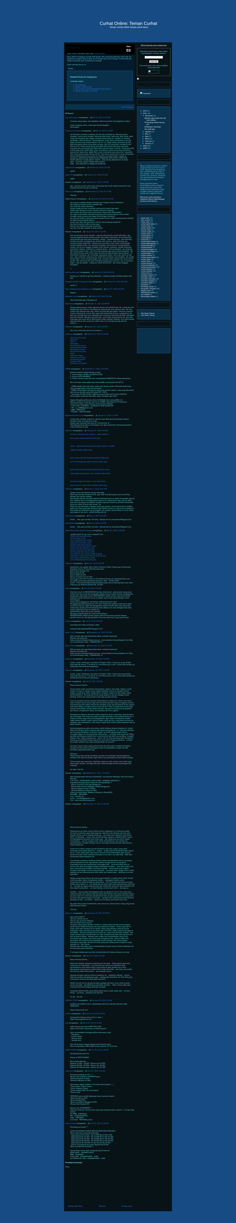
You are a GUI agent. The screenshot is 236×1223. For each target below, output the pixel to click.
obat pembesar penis (78, 347)
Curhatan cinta (147, 277)
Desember (149, 116)
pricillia (68, 1014)
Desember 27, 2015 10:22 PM (96, 369)
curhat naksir (146, 259)
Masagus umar (71, 296)
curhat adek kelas (148, 224)
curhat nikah (146, 261)
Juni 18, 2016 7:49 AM (92, 588)
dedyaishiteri (70, 167)
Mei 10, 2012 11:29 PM (101, 117)
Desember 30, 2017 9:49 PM (98, 913)
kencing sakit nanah (78, 538)
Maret (147, 139)
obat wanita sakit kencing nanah (82, 558)
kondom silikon (76, 361)
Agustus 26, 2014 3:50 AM (101, 296)
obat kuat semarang (78, 338)
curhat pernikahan (148, 265)
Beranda (102, 1206)
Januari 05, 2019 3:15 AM (102, 1000)
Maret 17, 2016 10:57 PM (97, 489)
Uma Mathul (70, 516)
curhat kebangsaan (148, 243)
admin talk (145, 218)
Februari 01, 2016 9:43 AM (97, 431)
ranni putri (69, 1071)
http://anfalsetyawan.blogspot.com (78, 289)
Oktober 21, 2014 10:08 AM (98, 304)
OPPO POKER (71, 1050)
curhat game (146, 236)
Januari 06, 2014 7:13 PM (96, 232)
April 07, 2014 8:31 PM (115, 289)
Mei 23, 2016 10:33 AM (116, 530)
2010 (145, 146)
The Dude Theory (148, 313)
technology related (148, 296)
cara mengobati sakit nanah (81, 540)
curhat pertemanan (148, 267)
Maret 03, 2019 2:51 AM (92, 1023)
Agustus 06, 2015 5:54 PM (97, 327)
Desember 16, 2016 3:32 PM (100, 632)
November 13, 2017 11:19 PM (97, 804)
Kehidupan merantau (153, 127)
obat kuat (73, 340)
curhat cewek (146, 228)
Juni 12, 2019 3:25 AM (96, 1071)
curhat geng (146, 238)
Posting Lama (126, 1206)
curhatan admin (99, 54)
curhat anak (146, 226)
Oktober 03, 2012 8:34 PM (99, 167)
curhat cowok (146, 232)
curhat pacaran (147, 263)
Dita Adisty (69, 304)
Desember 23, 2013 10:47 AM (99, 191)
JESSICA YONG (71, 1000)
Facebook (146, 93)
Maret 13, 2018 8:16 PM (95, 956)
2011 (145, 113)
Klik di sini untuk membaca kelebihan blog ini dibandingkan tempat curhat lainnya (152, 199)
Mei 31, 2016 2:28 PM (95, 563)
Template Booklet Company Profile (78, 282)
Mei (146, 134)
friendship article (147, 287)
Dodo (67, 588)
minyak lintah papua (78, 346)
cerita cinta (145, 222)
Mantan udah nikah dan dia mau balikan (155, 119)
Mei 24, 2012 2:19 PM (104, 131)
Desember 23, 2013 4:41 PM (102, 199)
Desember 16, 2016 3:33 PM (100, 646)
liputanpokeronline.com (74, 415)
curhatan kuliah (147, 283)
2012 (145, 111)
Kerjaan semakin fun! (83, 87)
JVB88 (67, 369)
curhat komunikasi (148, 251)
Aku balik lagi (73, 48)
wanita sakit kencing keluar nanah (83, 546)
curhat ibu (145, 240)
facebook (144, 285)
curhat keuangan (148, 249)
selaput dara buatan (78, 357)
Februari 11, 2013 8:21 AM (97, 175)
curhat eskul (146, 234)
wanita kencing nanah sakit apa (82, 550)
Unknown (69, 327)
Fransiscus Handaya (73, 131)
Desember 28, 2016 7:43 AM (98, 659)
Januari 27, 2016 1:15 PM (108, 415)
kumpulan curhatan (148, 289)
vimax (72, 342)
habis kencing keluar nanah (81, 542)
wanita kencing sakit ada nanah (82, 548)
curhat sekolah (147, 271)
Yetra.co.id (69, 191)
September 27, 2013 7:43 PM (97, 182)
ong (66, 1023)
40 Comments (127, 107)
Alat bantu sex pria (77, 349)
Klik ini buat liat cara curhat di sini (154, 45)
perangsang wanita (77, 359)
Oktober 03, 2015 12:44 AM (97, 334)
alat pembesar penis (78, 351)
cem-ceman (146, 220)
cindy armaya (70, 1123)
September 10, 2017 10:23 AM (97, 773)
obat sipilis (74, 344)
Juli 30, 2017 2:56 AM (94, 681)
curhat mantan (147, 255)
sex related (145, 294)
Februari (148, 141)
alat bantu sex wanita (78, 363)
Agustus (148, 132)
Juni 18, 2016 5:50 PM (94, 621)
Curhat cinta (146, 230)
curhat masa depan (148, 257)
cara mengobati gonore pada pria (83, 560)
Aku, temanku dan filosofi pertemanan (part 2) (93, 89)
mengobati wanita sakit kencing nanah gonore (88, 556)
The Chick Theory (148, 315)
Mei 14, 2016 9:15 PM (97, 516)
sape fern (69, 175)
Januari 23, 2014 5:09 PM (104, 272)
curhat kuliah (146, 253)
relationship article (148, 292)
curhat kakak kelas (148, 242)
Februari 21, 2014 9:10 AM (116, 282)
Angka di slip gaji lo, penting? (86, 91)
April (147, 136)
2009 (145, 148)
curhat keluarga (147, 245)
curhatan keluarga (148, 279)
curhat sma (145, 273)
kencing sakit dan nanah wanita (82, 552)
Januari (148, 143)
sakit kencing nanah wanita (80, 544)
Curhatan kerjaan (148, 281)
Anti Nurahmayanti (72, 272)
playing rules (146, 291)
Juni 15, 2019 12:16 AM (99, 1123)
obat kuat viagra (76, 355)
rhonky (68, 621)
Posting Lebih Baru (75, 1206)
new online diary (71, 117)
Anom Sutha (70, 632)
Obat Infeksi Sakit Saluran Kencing (78, 530)
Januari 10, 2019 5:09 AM (95, 1014)
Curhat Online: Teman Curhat (128, 23)
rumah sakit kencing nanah (80, 536)
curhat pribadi (146, 269)
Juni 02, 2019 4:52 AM (99, 1050)
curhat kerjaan (147, 247)
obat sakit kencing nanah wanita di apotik (86, 554)
